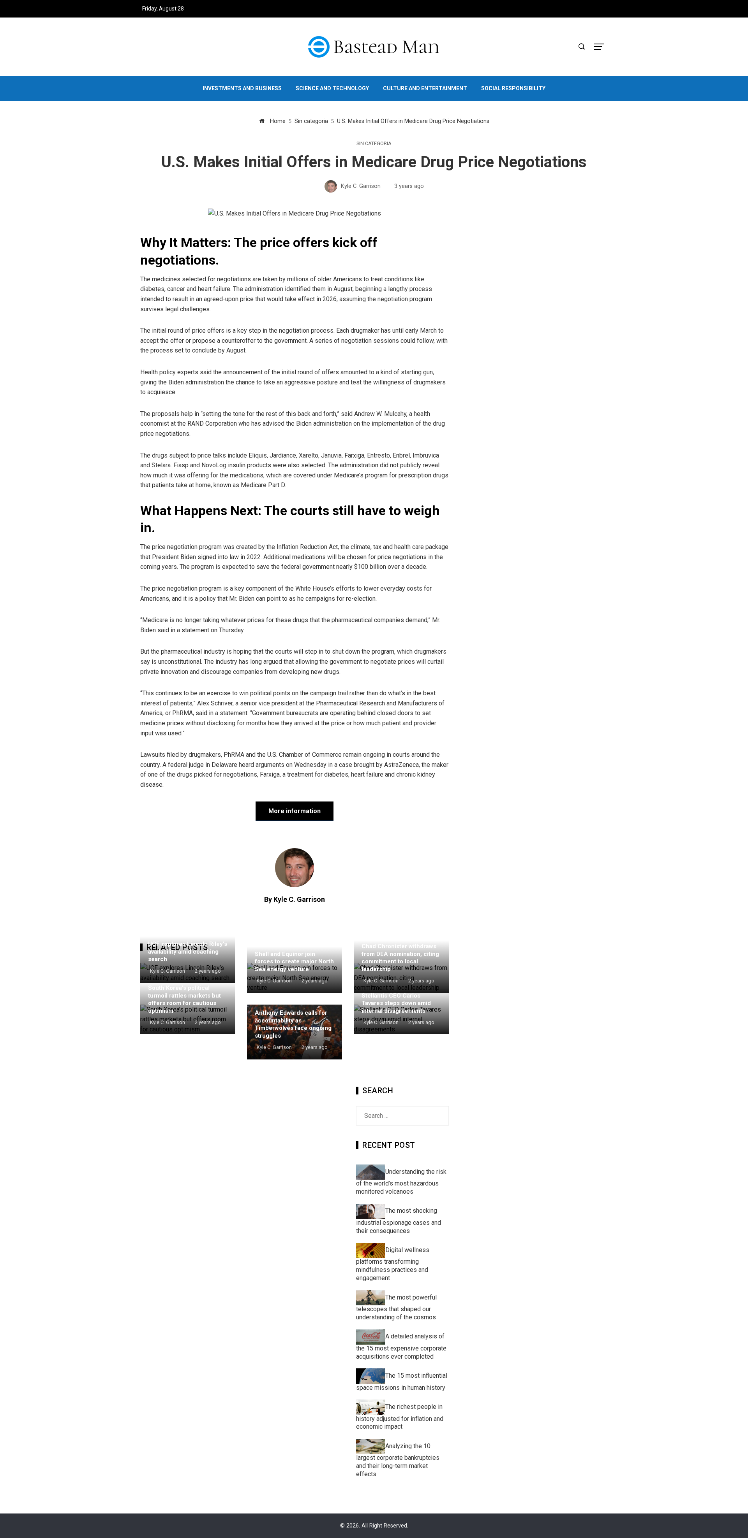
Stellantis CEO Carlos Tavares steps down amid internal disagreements (396, 1003)
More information (294, 811)
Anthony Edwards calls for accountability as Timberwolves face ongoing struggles (293, 1024)
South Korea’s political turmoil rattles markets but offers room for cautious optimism (184, 999)
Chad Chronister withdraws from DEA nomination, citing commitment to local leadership (400, 958)
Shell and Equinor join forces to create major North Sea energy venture (294, 962)
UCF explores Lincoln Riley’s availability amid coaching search (187, 951)
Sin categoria (374, 143)
